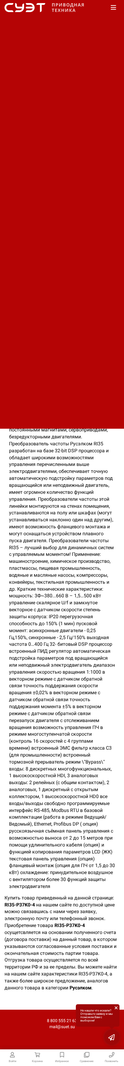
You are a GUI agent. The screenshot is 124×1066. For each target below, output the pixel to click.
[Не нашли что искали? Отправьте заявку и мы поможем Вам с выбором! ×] (111, 1037)
